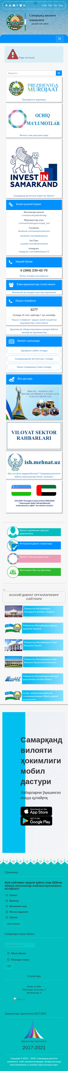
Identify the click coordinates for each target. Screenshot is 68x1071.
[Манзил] (14, 5)
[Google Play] (36, 821)
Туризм (13, 917)
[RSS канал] (24, 5)
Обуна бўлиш (18, 953)
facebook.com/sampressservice (34, 231)
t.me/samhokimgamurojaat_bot (34, 223)
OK (9, 966)
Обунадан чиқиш (20, 959)
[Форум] (20, 5)
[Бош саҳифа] (6, 5)
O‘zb (44, 5)
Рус (55, 5)
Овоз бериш (13, 923)
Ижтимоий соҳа (18, 906)
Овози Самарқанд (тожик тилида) (34, 367)
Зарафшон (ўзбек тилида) (34, 350)
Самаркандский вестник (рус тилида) (34, 358)
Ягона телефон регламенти (34, 276)
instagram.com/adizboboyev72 (34, 251)
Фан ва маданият (18, 911)
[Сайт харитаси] (10, 5)
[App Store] (36, 811)
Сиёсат (13, 895)
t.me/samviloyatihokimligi (34, 215)
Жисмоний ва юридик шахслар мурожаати (34, 292)
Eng (61, 5)
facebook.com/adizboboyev (34, 236)
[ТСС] (17, 5)
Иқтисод (14, 900)
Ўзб (50, 5)
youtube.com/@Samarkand (34, 243)
